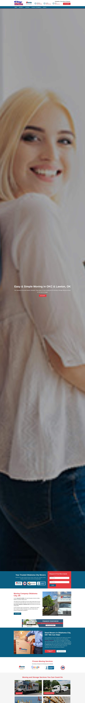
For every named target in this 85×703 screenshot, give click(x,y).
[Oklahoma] (35, 3)
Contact (44, 7)
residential (46, 640)
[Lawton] (44, 3)
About (16, 7)
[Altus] (53, 3)
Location (27, 7)
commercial (51, 640)
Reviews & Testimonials (36, 7)
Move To (51, 580)
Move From (51, 576)
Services (21, 7)
